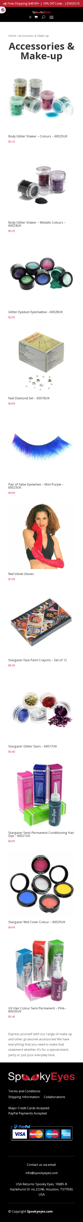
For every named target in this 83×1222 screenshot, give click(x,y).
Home (12, 36)
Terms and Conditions (24, 1091)
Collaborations (54, 1097)
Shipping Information (24, 1097)
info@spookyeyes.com (41, 1173)
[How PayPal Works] (41, 1142)
